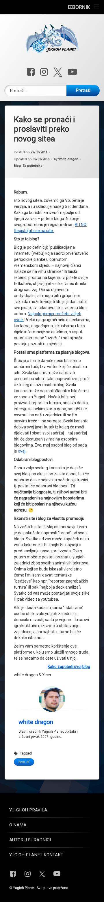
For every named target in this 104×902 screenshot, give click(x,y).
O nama (17, 825)
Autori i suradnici (30, 839)
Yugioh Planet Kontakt (36, 854)
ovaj (21, 451)
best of (23, 762)
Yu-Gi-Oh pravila (28, 810)
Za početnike (32, 166)
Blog (17, 166)
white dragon (68, 159)
